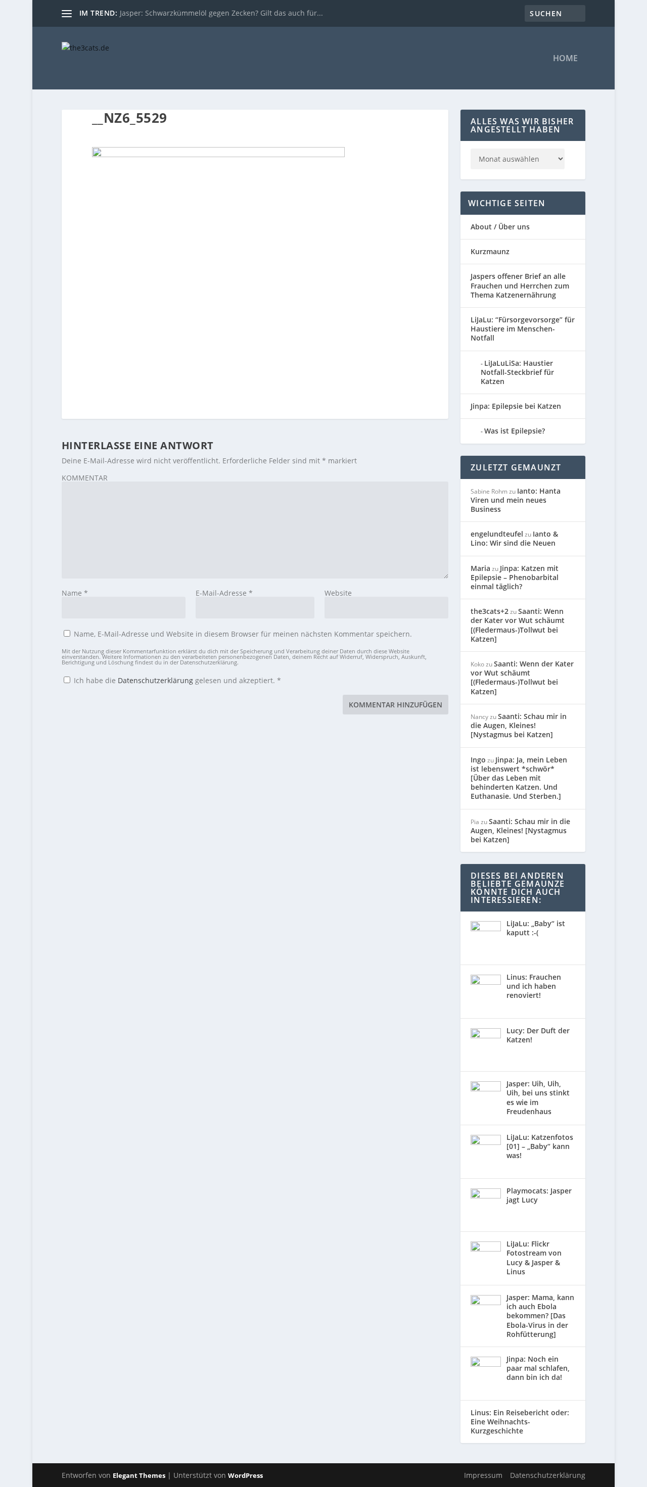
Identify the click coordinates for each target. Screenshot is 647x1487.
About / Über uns (500, 226)
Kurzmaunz (490, 251)
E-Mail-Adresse (224, 593)
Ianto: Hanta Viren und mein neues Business (516, 500)
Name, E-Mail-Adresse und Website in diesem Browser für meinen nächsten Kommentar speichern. (243, 634)
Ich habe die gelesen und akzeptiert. (177, 680)
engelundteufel (497, 534)
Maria (480, 568)
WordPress (245, 1475)
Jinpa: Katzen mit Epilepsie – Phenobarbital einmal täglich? (515, 577)
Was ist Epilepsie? (514, 431)
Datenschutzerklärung (156, 680)
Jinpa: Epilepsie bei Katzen (516, 406)
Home (565, 59)
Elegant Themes (139, 1475)
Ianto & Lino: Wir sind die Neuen (514, 538)
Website (338, 593)
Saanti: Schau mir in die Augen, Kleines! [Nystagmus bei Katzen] (519, 725)
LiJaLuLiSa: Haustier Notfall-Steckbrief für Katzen (517, 372)
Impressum (483, 1475)
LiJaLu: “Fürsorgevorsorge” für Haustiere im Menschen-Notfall (523, 329)
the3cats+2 (490, 611)
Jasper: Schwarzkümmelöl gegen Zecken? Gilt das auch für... (221, 13)
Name (75, 593)
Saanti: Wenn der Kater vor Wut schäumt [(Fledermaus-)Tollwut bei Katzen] (518, 625)
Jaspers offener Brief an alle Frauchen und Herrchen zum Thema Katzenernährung (520, 285)
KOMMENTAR (85, 478)
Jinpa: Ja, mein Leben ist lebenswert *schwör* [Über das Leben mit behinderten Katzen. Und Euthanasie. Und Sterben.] (519, 778)
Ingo (478, 759)
